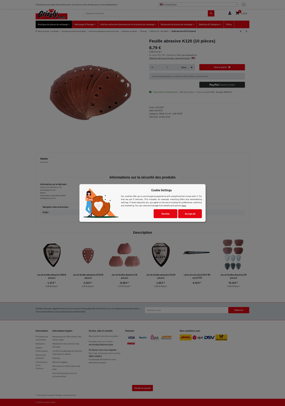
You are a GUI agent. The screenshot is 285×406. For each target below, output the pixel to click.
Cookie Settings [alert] (161, 190)
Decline (166, 213)
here (184, 205)
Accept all (190, 213)
